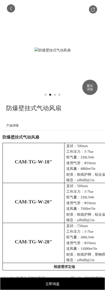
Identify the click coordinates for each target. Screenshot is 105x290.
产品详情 (12, 125)
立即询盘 (52, 283)
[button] (93, 9)
